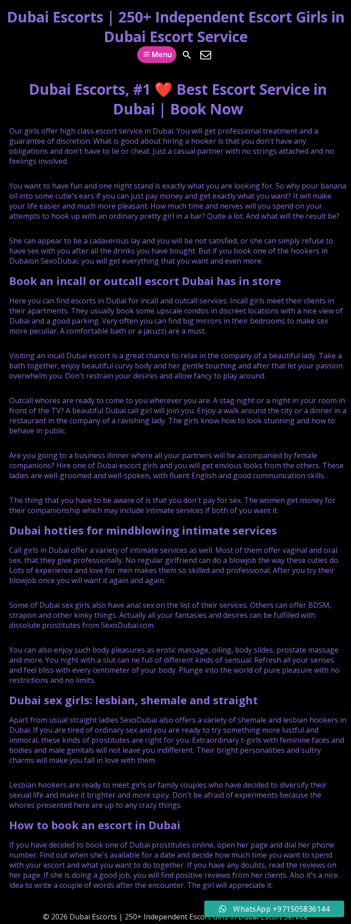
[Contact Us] (205, 55)
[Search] (187, 55)
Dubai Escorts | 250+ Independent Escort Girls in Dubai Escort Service (176, 26)
